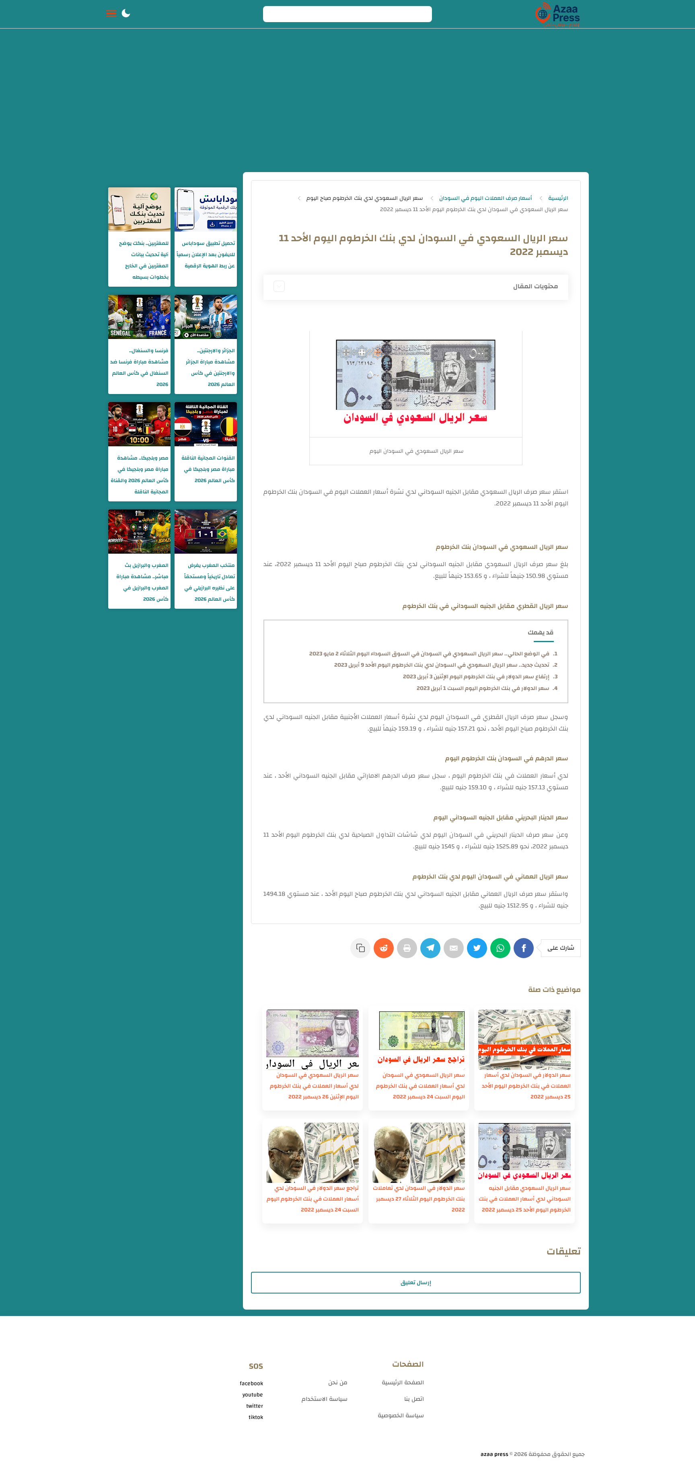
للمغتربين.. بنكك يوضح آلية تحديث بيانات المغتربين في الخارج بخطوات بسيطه (144, 260)
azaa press (494, 1454)
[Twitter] (478, 952)
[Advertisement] (347, 111)
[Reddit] (385, 952)
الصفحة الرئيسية (403, 1382)
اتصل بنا (414, 1399)
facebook (251, 1383)
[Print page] (408, 952)
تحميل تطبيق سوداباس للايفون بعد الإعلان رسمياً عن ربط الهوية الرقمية (206, 254)
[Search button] (273, 14)
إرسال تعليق (416, 1282)
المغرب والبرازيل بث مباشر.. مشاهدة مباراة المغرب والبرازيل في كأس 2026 (142, 582)
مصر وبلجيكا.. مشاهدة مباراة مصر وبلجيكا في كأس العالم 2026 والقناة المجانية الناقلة (140, 475)
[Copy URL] (362, 952)
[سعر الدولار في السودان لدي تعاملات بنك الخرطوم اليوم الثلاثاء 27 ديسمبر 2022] (418, 1153)
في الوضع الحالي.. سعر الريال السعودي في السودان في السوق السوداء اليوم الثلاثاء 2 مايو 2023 (429, 654)
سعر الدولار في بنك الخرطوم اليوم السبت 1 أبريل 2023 (483, 688)
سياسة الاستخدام (325, 1399)
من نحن (338, 1382)
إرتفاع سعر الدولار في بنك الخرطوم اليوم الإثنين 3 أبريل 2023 (476, 676)
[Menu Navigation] (111, 14)
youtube (253, 1395)
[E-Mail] (455, 952)
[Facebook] (525, 952)
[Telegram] (432, 952)
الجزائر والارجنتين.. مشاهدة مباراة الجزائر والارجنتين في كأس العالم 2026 (210, 367)
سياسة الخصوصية (401, 1415)
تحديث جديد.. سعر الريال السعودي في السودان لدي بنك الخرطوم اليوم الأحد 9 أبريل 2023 (441, 665)
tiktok (256, 1417)
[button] (126, 14)
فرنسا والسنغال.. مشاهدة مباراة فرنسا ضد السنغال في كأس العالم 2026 (139, 367)
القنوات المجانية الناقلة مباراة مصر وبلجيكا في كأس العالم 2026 (208, 469)
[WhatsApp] (502, 952)
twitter (254, 1406)
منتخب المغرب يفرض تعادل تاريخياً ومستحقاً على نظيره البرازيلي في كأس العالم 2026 (209, 582)
